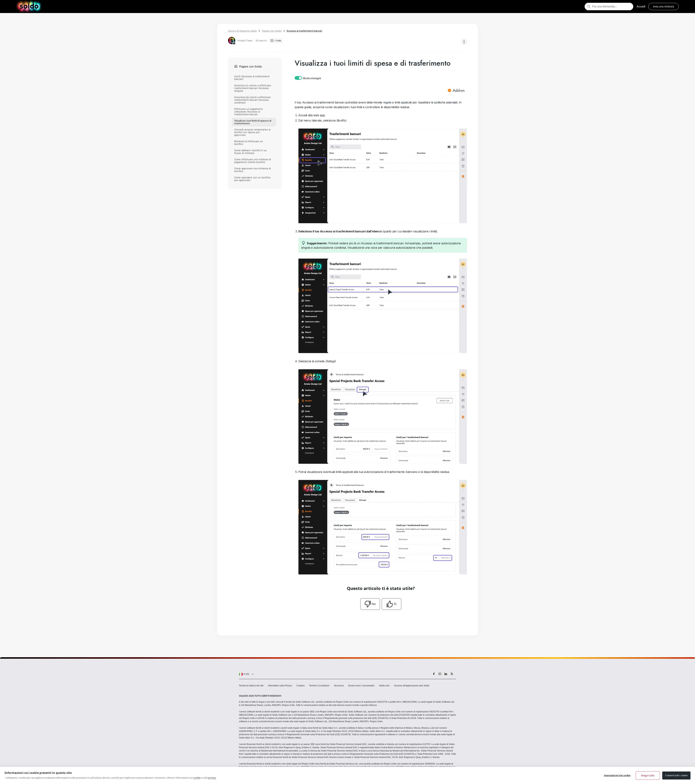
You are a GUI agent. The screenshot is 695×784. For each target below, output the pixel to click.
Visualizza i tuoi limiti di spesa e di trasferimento (252, 122)
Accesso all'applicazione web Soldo (411, 685)
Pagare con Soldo (272, 30)
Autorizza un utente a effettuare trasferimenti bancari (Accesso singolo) (252, 88)
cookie (196, 777)
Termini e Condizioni (319, 685)
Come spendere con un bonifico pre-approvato (252, 179)
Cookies (300, 685)
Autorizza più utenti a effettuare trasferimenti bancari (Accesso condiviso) (252, 100)
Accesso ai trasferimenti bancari (304, 30)
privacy (212, 777)
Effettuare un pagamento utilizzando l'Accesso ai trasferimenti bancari (248, 111)
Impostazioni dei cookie (617, 775)
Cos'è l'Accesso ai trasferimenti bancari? (251, 77)
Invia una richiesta (663, 6)
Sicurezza (339, 685)
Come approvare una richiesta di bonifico (252, 170)
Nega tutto (647, 775)
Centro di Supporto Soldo (242, 30)
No (374, 604)
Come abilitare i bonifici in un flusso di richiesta (250, 151)
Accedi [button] (641, 6)
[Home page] (29, 6)
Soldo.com (384, 685)
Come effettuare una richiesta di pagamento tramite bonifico (252, 160)
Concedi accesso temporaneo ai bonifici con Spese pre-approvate (252, 132)
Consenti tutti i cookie (676, 775)
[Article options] (464, 42)
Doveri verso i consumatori (361, 685)
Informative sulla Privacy (280, 685)
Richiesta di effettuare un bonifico (248, 142)
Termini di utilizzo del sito (251, 685)
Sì (395, 604)
